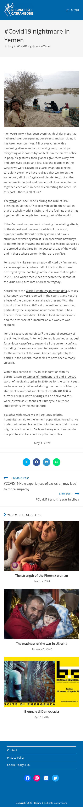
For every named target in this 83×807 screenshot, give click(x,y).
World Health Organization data (46, 291)
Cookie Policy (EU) (18, 765)
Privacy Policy (15, 757)
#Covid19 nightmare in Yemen (34, 46)
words (13, 201)
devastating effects (66, 224)
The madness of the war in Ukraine (41, 644)
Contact (12, 750)
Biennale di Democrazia (41, 711)
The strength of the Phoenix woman (41, 575)
